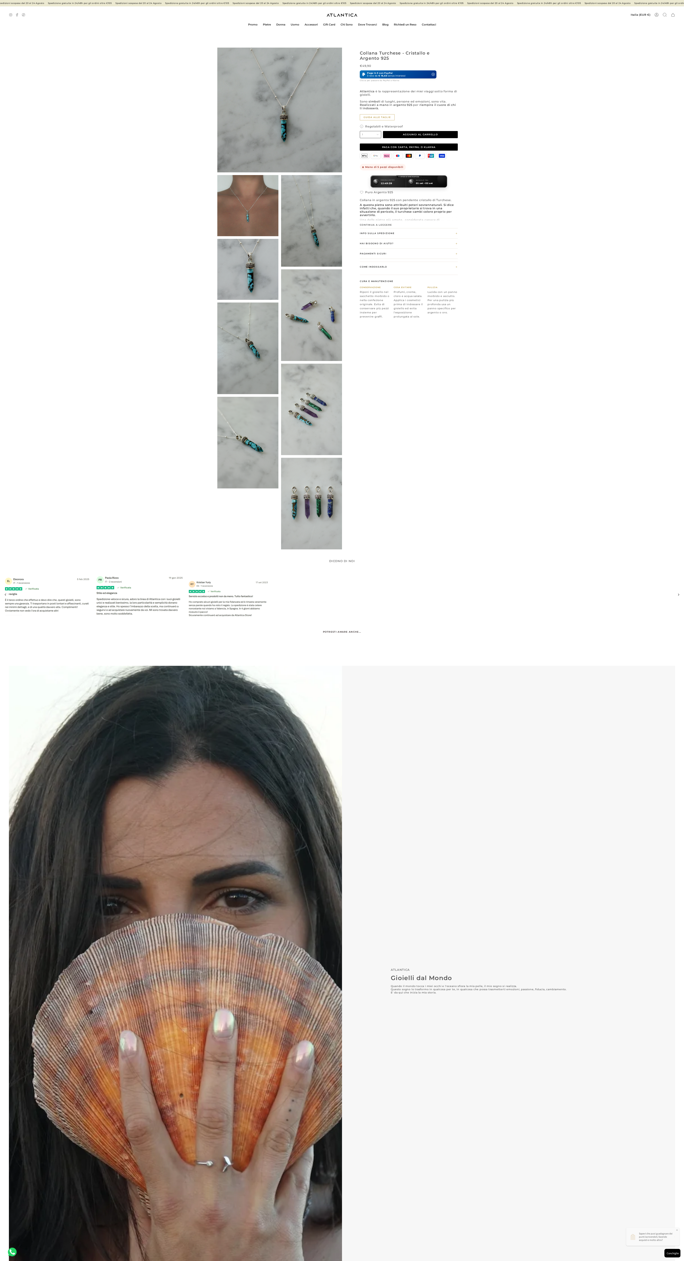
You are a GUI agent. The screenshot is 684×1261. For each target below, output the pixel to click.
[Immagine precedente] (5, 594)
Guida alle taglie (377, 117)
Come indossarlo (409, 267)
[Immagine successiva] (678, 594)
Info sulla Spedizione (409, 233)
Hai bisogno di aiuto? (409, 243)
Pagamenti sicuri (409, 254)
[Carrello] (673, 15)
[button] (267, 24)
